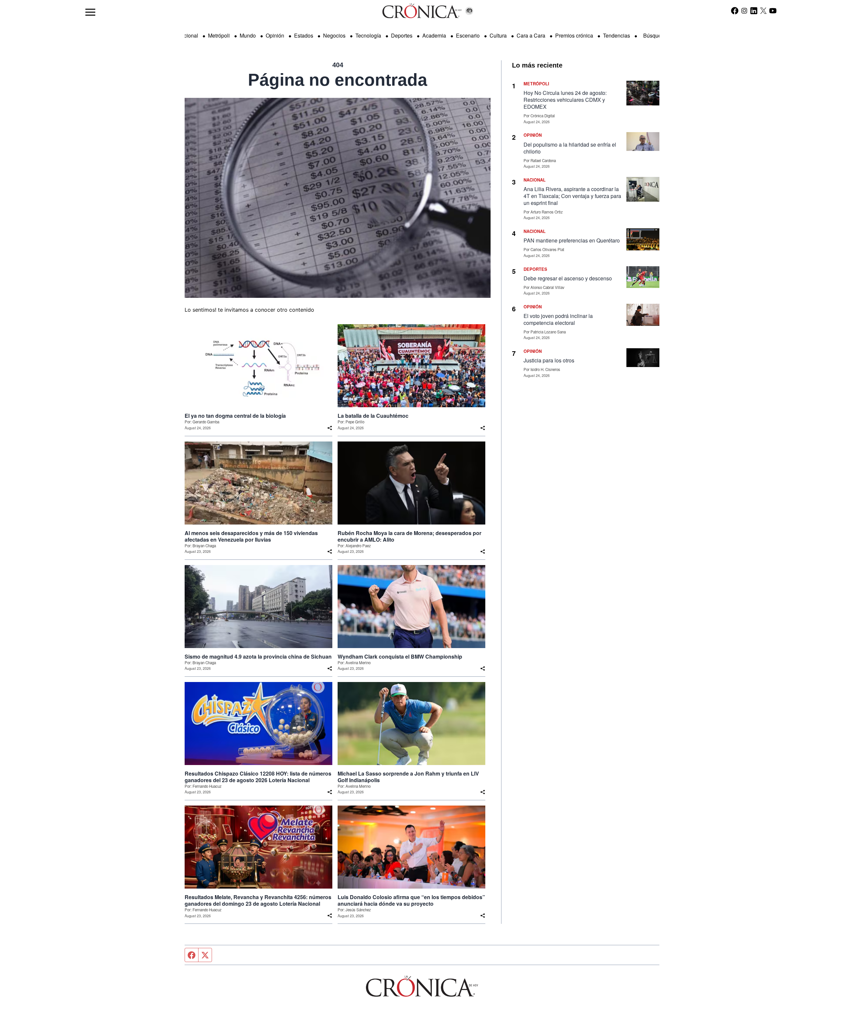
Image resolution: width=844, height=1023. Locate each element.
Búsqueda (655, 35)
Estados (303, 35)
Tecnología (368, 35)
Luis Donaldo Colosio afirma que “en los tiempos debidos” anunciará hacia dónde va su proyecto (411, 900)
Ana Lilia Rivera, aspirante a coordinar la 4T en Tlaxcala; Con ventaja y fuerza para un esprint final (572, 196)
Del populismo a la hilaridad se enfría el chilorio (570, 148)
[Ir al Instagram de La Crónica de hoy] (744, 10)
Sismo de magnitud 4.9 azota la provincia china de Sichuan (258, 656)
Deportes (401, 35)
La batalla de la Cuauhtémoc (373, 415)
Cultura (498, 35)
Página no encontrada (337, 79)
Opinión (275, 35)
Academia (434, 35)
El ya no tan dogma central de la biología (235, 415)
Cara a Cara (531, 35)
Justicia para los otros (549, 360)
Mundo (248, 35)
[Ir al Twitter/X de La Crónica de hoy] (763, 10)
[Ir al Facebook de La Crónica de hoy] (735, 10)
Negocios (334, 35)
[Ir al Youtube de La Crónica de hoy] (773, 10)
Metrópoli (219, 35)
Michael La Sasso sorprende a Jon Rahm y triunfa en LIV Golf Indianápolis (408, 776)
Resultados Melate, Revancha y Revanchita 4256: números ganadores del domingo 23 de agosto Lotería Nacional (258, 900)
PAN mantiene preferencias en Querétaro (572, 240)
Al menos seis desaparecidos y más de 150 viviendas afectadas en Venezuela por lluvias (251, 536)
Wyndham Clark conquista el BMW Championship (400, 656)
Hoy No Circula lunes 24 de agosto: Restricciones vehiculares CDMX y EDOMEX (565, 99)
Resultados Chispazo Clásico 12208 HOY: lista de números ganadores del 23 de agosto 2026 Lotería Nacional (258, 776)
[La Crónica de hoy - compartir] (329, 428)
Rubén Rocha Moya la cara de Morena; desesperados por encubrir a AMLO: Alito (409, 536)
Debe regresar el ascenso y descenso (568, 278)
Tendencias (616, 35)
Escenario (468, 35)
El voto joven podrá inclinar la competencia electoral (558, 319)
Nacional (187, 35)
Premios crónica (574, 35)
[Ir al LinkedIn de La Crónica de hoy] (754, 10)
